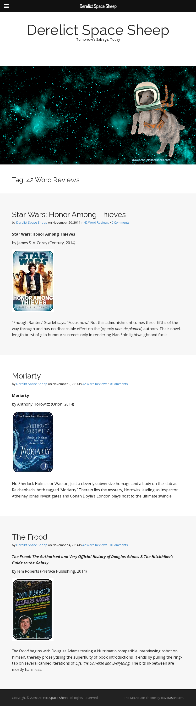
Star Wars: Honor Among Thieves (69, 214)
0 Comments (121, 222)
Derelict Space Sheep (98, 30)
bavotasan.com (172, 697)
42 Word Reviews (96, 222)
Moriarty (26, 375)
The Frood (30, 536)
